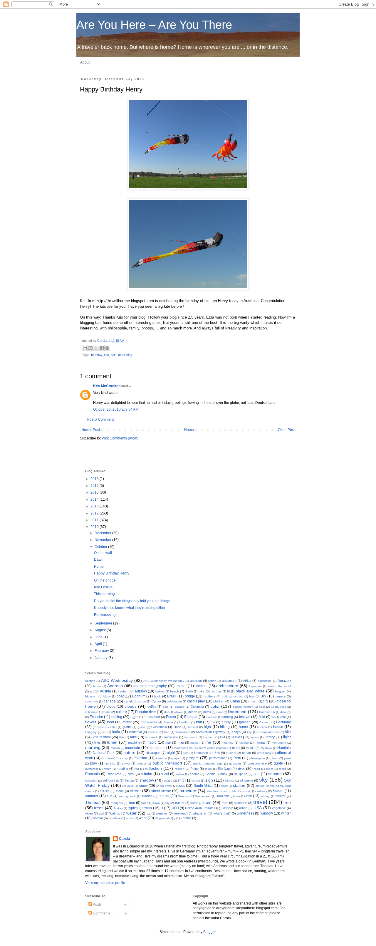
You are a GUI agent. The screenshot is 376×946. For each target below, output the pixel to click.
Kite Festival (103, 587)
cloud (111, 706)
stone (120, 791)
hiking (225, 727)
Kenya (236, 732)
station (239, 785)
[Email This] (85, 348)
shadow (147, 780)
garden (245, 722)
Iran (166, 732)
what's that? (222, 813)
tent (249, 796)
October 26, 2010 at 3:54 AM (115, 409)
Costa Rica (278, 706)
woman (98, 818)
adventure (229, 680)
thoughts (117, 803)
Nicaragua (153, 753)
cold (166, 706)
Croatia (105, 712)
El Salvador (152, 717)
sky (263, 780)
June (99, 637)
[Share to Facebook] (102, 348)
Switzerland (203, 796)
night (171, 753)
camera (280, 696)
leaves (236, 737)
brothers (210, 696)
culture (121, 712)
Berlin (189, 691)
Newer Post (90, 430)
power (126, 763)
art (92, 691)
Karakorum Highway (210, 732)
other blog (125, 355)
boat (120, 696)
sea (257, 774)
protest (141, 763)
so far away (164, 785)
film (273, 717)
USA (258, 807)
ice (104, 732)
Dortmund (237, 711)
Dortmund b (267, 712)
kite (106, 355)
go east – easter (104, 727)
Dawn (98, 559)
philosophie (257, 758)
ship (181, 780)
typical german (140, 808)
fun (213, 722)
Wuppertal (162, 818)
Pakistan (140, 758)
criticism (90, 712)
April (99, 644)
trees (98, 807)
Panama (161, 758)
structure (188, 790)
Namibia (284, 748)
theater (281, 796)
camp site (91, 701)
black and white (250, 691)
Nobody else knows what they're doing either (129, 608)
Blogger (209, 932)
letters (255, 737)
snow (143, 786)
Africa (247, 680)
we (149, 813)
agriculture (265, 680)
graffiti (126, 727)
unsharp (227, 808)
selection (91, 780)
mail (168, 742)
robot (269, 768)
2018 (95, 479)
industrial (135, 732)
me (208, 742)
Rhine (194, 768)
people (192, 757)
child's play (196, 701)
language (190, 737)
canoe (141, 701)
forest (127, 722)
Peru (237, 758)
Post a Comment (100, 419)
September (104, 623)
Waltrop (114, 813)
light (287, 737)
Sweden (183, 796)
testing (265, 796)
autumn (141, 691)
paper (176, 758)
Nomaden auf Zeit (207, 753)
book (157, 696)
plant (287, 758)
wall (101, 813)
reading (123, 768)
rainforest (91, 768)
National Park (104, 753)
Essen (171, 717)
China (235, 701)
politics (110, 763)
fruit (199, 722)
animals (201, 686)
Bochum (138, 696)
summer (91, 796)
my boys (266, 748)
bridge (190, 696)
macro (152, 742)
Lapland (208, 737)
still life (104, 791)
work (143, 818)
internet (153, 732)
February (102, 651)
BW (263, 696)
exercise (211, 717)
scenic (194, 774)
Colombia (197, 706)
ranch (107, 768)
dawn (179, 712)
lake (133, 737)
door (219, 712)
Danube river (145, 712)
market (194, 742)
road (257, 768)
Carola (102, 340)
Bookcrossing (105, 615)
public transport (167, 763)
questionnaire (257, 763)
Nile (185, 753)
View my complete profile (105, 883)
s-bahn (146, 774)
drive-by (285, 712)
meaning (228, 742)
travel (260, 802)
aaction (90, 680)
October (101, 547)
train (207, 802)
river (241, 769)
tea (238, 796)
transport (240, 803)
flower (90, 722)
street (135, 790)
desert (192, 712)
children (218, 701)
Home (189, 430)
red (137, 768)
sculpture (240, 774)
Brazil (171, 696)
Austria (105, 691)
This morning (104, 594)
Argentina (255, 686)
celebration (174, 701)
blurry (107, 696)
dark (167, 712)
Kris (113, 355)
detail (207, 712)
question (235, 763)
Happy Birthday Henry (111, 573)
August (101, 630)
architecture (227, 685)
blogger (280, 691)
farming (227, 717)
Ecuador (96, 717)
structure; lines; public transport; (229, 791)
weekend (180, 813)
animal (181, 686)
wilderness (245, 813)
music (250, 748)
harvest (193, 727)
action (212, 680)
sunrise (147, 796)
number (231, 753)
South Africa (203, 786)
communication (243, 706)
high (207, 727)
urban (243, 808)
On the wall (103, 553)
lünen (112, 742)
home (243, 727)
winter (286, 813)
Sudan (278, 791)
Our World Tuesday (114, 758)
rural (131, 774)
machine (134, 742)
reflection (153, 768)
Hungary (91, 732)
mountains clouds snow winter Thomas (200, 748)
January (101, 658)
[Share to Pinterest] (107, 348)
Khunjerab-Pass (268, 732)
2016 (95, 486)
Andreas (115, 685)
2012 (95, 513)
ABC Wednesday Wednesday (163, 680)
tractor (179, 803)
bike (201, 691)
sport (224, 785)
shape (168, 780)
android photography (150, 686)
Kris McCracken (106, 386)
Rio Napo (224, 768)
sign (209, 780)
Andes (97, 686)
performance (218, 758)
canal (128, 701)
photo (274, 758)
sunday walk (127, 796)
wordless (114, 818)
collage (179, 706)
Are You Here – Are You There (154, 24)
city (265, 701)
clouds (131, 706)
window (267, 813)
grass (141, 727)
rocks (282, 768)
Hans (177, 727)
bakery (159, 691)
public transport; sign (208, 763)
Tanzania (222, 796)
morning (92, 747)
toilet (144, 803)
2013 (95, 506)
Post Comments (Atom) (120, 438)
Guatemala (159, 727)
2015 (95, 492)
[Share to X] (96, 348)
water (131, 813)
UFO (175, 808)
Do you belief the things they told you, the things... (133, 601)
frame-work (149, 722)
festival (244, 717)
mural (236, 748)
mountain (132, 748)
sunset (164, 796)
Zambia (186, 818)
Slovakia (128, 785)
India (116, 732)
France (168, 722)
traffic (194, 803)
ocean (246, 753)
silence (229, 780)
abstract (196, 680)
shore (196, 780)
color (215, 706)
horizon (262, 727)
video (89, 813)
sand (165, 774)
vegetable (279, 808)
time (131, 803)
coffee (151, 706)
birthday (96, 355)
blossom (91, 696)
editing (116, 717)
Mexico (244, 742)
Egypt (134, 717)
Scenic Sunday (216, 774)
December (103, 533)
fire (283, 717)
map (181, 742)
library (270, 737)
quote (278, 763)
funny (226, 722)
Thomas (92, 802)
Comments (101, 913)
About (85, 62)
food (110, 722)
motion (115, 748)
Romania (92, 774)
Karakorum (182, 732)
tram (225, 803)
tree (287, 802)
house (278, 727)
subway (262, 791)
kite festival (102, 737)
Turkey (118, 808)
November (103, 540)
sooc (181, 786)
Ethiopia (190, 717)
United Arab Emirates (200, 808)
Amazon (284, 681)
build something (233, 696)
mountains (157, 748)
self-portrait (111, 780)
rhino (208, 768)
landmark (151, 737)
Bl (228, 691)
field (261, 717)
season (275, 773)
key (249, 732)
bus (251, 696)
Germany (283, 722)
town (156, 803)
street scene (161, 791)
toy (167, 803)
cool (262, 706)
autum (124, 691)
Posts (97, 904)
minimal (260, 742)
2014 (95, 499)
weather (161, 813)
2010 (95, 527)
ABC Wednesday (117, 680)
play (93, 763)
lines (97, 742)
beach (174, 691)
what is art (200, 813)
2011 (95, 520)
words (130, 818)
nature (129, 752)
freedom (184, 722)
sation (180, 774)
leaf (222, 737)
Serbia (129, 780)
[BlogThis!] (90, 348)
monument (279, 742)
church (252, 701)
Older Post (286, 430)
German (264, 722)
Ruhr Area (114, 774)
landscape (171, 737)
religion (179, 768)
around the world (279, 686)
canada (110, 701)
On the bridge (105, 580)
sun (109, 796)
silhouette (246, 780)
